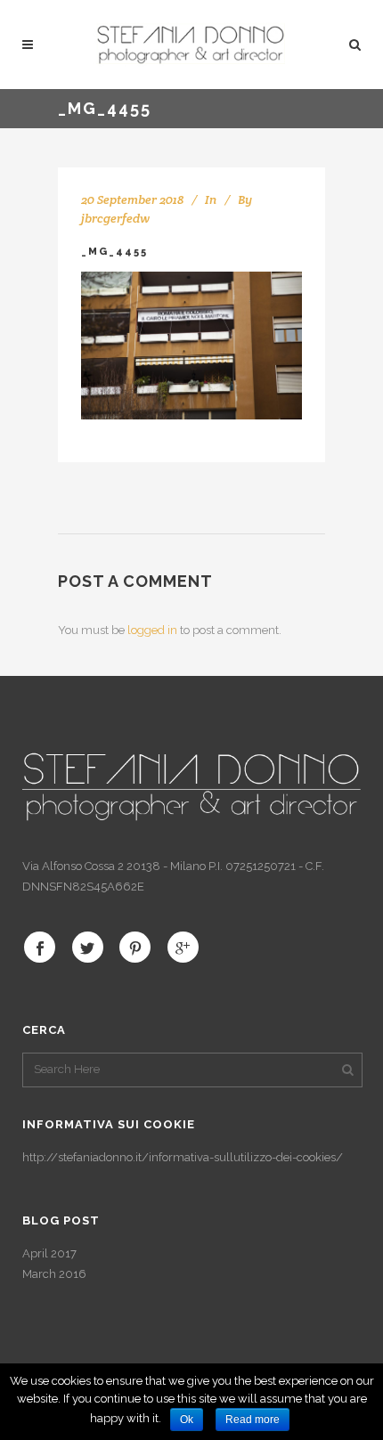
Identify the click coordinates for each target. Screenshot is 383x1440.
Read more (252, 1419)
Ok (186, 1419)
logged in (152, 630)
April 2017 (49, 1253)
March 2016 (54, 1274)
